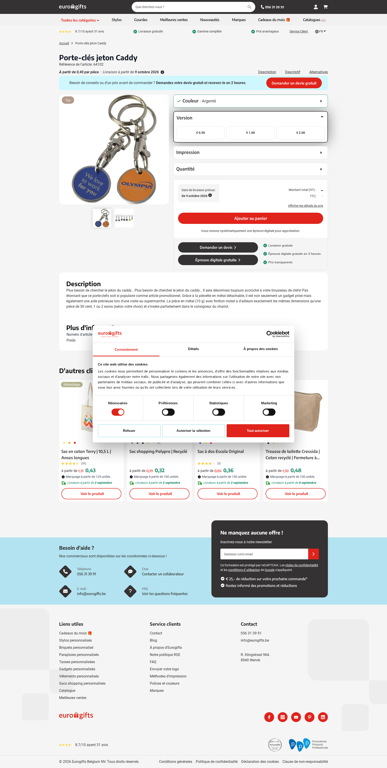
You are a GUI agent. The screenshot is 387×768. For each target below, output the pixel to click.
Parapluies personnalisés (79, 655)
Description (267, 72)
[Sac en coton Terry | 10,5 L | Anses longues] (91, 409)
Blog (153, 640)
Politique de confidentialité (217, 761)
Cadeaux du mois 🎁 (75, 633)
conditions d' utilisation (244, 570)
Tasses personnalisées (77, 662)
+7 (159, 443)
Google (270, 570)
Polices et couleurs (164, 683)
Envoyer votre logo (164, 669)
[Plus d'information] (162, 72)
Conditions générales (175, 761)
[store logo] (125, 717)
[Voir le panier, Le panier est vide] (325, 7)
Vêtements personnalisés (79, 676)
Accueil (64, 43)
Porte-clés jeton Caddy (90, 43)
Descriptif (292, 72)
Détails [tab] (193, 349)
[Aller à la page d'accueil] (72, 7)
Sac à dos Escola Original (221, 451)
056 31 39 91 (274, 7)
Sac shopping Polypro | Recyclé (158, 451)
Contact (156, 633)
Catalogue (67, 690)
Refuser (129, 431)
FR (321, 31)
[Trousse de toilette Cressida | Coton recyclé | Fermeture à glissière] (295, 409)
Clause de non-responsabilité (305, 761)
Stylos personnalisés (75, 640)
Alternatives (318, 72)
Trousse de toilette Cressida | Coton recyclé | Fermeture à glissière (293, 455)
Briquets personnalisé (76, 647)
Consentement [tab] (126, 349)
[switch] (168, 412)
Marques (157, 690)
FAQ (153, 662)
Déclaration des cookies (260, 761)
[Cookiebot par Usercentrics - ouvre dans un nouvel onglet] (269, 334)
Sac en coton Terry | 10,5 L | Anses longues (86, 454)
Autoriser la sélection (193, 431)
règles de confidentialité (301, 565)
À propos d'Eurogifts (166, 647)
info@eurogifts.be (255, 640)
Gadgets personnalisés (77, 669)
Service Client (299, 31)
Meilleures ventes (72, 698)
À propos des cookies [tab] (260, 349)
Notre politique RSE (165, 655)
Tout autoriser (258, 431)
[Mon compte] (316, 7)
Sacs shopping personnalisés (82, 683)
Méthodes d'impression (168, 676)
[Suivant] (165, 151)
